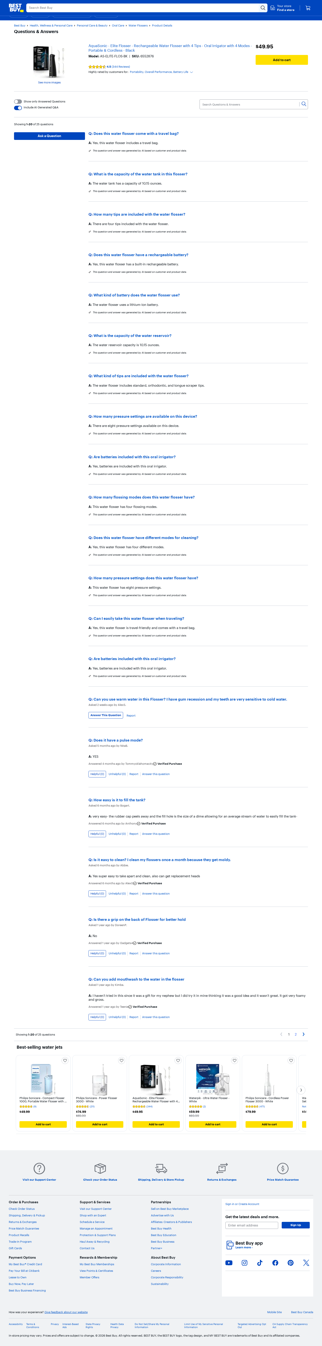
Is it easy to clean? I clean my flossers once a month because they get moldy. (162, 859)
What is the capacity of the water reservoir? (133, 335)
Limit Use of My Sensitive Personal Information (203, 1325)
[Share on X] (306, 1262)
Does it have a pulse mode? (118, 740)
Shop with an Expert (93, 1215)
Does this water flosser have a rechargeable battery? (141, 254)
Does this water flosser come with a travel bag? (136, 133)
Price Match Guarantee (24, 1228)
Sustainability (160, 1284)
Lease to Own (18, 1277)
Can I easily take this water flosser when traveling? (139, 618)
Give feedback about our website (66, 1312)
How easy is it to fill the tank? (119, 800)
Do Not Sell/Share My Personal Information (152, 1325)
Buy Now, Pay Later (21, 1284)
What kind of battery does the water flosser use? (137, 295)
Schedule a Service (92, 1222)
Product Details (162, 25)
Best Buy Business (162, 1241)
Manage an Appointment (96, 1228)
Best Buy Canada (302, 1312)
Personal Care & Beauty (92, 25)
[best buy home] (16, 8)
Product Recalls (19, 1235)
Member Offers (89, 1277)
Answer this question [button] (156, 774)
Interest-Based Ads (70, 1325)
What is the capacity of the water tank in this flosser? (141, 174)
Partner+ (156, 1248)
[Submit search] (263, 8)
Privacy (55, 1324)
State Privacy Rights (93, 1325)
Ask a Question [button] (49, 136)
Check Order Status (22, 1208)
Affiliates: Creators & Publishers (171, 1222)
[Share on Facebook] (275, 1262)
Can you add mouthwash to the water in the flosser (139, 979)
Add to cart (282, 60)
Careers (156, 1270)
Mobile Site (274, 1312)
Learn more (244, 1247)
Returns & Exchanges (23, 1222)
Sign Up (295, 1225)
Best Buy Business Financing (27, 1290)
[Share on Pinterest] (290, 1262)
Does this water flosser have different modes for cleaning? (146, 537)
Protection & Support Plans (98, 1235)
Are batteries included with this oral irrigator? (135, 457)
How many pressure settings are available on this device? (145, 416)
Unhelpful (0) (117, 774)
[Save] (65, 1060)
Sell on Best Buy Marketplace (170, 1208)
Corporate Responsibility (167, 1277)
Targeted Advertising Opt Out (252, 1325)
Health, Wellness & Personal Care (51, 25)
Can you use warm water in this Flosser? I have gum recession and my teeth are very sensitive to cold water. (190, 699)
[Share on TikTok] (259, 1262)
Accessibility (16, 1324)
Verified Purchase (169, 763)
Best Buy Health (161, 1228)
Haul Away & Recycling (95, 1241)
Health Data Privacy (117, 1325)
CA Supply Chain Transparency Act (290, 1325)
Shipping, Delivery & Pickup (27, 1215)
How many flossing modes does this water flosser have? (144, 497)
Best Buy (19, 25)
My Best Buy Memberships (97, 1264)
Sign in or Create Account (242, 1204)
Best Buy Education (163, 1235)
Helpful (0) (97, 774)
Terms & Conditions (32, 1325)
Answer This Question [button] (105, 715)
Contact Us (87, 1248)
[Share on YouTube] (228, 1262)
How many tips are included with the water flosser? (139, 214)
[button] (282, 8)
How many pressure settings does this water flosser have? (146, 578)
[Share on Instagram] (244, 1262)
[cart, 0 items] (308, 8)
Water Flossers (138, 25)
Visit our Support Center (96, 1208)
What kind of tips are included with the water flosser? (141, 375)
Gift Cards (15, 1248)
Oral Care (118, 25)
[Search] (304, 104)
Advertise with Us (162, 1215)
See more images (49, 82)
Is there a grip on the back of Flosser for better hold (140, 919)
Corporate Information (166, 1264)
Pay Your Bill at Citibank (24, 1270)
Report (131, 715)
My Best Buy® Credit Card (25, 1264)
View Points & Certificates (96, 1270)
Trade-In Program (20, 1241)
